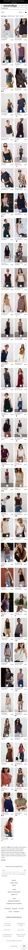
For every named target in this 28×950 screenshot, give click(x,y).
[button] (14, 8)
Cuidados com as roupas (14, 903)
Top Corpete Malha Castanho (19, 514)
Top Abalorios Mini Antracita (18, 39)
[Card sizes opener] (7, 36)
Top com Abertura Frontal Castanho (3, 564)
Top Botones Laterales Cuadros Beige (5, 664)
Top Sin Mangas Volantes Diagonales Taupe (18, 314)
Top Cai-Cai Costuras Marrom (4, 764)
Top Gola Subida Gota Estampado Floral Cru (19, 189)
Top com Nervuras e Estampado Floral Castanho (5, 589)
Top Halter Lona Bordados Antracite (5, 389)
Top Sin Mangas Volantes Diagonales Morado (18, 64)
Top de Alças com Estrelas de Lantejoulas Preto (19, 589)
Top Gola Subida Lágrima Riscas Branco (19, 664)
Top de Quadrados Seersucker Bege (18, 489)
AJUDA (14, 889)
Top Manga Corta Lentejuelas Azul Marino (5, 189)
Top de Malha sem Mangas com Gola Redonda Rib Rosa (19, 764)
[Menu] (2, 5)
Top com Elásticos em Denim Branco (18, 464)
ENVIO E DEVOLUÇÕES (14, 892)
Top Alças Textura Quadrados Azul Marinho (5, 164)
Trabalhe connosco (14, 901)
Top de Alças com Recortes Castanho (18, 789)
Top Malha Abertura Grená (5, 464)
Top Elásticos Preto (4, 439)
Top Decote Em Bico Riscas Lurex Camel (5, 314)
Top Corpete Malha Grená (4, 489)
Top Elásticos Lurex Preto (4, 639)
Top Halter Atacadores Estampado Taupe (5, 714)
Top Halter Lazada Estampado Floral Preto (4, 739)
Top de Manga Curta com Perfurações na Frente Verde (19, 814)
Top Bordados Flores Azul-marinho (4, 364)
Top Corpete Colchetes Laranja (4, 114)
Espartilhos (11, 16)
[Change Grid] (26, 12)
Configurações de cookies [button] (14, 940)
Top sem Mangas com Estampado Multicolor (19, 339)
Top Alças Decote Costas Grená (18, 389)
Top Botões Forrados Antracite (18, 739)
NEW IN (14, 880)
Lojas (14, 898)
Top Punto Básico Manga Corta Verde (18, 164)
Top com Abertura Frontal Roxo (4, 614)
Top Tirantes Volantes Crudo (19, 239)
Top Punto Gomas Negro (18, 214)
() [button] (23, 5)
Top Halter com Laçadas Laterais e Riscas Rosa (5, 214)
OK (24, 870)
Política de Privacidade (7, 924)
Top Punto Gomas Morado (5, 264)
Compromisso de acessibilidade (7, 935)
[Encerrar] (26, 2)
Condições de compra (21, 924)
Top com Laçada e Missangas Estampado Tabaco (19, 364)
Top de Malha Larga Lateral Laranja (4, 839)
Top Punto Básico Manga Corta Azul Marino (18, 114)
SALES (14, 885)
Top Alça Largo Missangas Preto (5, 139)
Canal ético (21, 930)
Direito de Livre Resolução (20, 935)
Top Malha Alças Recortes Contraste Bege (19, 264)
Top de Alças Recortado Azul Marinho (5, 814)
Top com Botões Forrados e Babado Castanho (19, 639)
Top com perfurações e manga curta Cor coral (5, 789)
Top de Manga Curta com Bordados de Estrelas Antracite (4, 689)
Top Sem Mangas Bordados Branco (19, 414)
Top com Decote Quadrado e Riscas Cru (19, 539)
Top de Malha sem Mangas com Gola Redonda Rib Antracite (19, 714)
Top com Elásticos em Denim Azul (18, 614)
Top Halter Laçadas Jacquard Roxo (18, 139)
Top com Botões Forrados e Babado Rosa (19, 689)
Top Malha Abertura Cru (4, 514)
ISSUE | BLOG (14, 883)
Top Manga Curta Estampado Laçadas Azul (5, 239)
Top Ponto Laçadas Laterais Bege (4, 539)
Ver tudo (3, 16)
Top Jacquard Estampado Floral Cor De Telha (4, 64)
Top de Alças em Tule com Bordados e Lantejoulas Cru (19, 289)
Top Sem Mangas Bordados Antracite (19, 439)
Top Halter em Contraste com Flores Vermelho (18, 564)
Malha (22, 16)
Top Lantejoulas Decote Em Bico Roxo (5, 289)
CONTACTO (14, 894)
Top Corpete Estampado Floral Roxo (4, 39)
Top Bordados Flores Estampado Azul (5, 89)
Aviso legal (7, 930)
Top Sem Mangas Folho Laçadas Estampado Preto (5, 339)
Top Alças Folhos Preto (4, 414)
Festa (17, 16)
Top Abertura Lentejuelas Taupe (18, 89)
